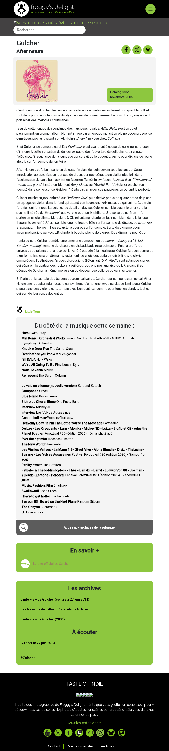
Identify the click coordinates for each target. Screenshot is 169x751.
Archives (107, 746)
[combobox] (49, 30)
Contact (54, 746)
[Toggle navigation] (150, 9)
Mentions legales (81, 746)
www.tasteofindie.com (85, 723)
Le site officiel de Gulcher (51, 564)
